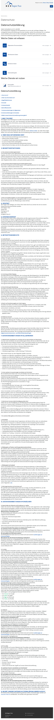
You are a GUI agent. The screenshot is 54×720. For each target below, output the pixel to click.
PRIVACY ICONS (33, 130)
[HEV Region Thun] (19, 4)
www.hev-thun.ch (5, 694)
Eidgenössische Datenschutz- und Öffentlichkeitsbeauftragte (16, 333)
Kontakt (51, 2)
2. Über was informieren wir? (8, 97)
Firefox (6, 598)
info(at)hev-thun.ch (30, 713)
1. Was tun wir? (4, 95)
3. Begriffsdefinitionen (6, 100)
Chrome (6, 594)
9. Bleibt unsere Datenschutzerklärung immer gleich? (14, 115)
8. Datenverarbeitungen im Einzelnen (10, 112)
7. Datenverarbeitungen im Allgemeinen (10, 110)
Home (44, 2)
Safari (5, 595)
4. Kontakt (3, 102)
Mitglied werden (38, 2)
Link (11, 482)
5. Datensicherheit (5, 105)
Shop (48, 2)
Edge (5, 597)
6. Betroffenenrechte (6, 107)
